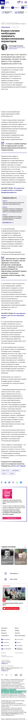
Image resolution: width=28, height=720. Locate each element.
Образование (5, 27)
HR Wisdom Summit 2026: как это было (13, 604)
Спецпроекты (5, 635)
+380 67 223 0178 (5, 662)
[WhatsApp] (17, 482)
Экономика (4, 628)
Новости (5, 200)
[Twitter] (9, 482)
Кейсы (18, 642)
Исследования (7, 648)
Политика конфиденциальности (7, 656)
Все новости (7, 222)
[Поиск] (22, 2)
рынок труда (5, 470)
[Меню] (25, 2)
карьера (12, 473)
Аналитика (6, 645)
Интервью (19, 645)
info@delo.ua (4, 670)
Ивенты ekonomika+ (20, 635)
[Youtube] (16, 674)
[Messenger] (20, 482)
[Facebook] (2, 482)
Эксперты (6, 642)
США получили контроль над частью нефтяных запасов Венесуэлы (13, 203)
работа (4, 473)
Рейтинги (17, 633)
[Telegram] (5, 482)
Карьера (17, 630)
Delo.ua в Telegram (19, 466)
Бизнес (17, 628)
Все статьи (13, 579)
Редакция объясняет (20, 649)
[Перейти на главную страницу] (2, 2)
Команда (3, 653)
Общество (4, 633)
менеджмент (15, 470)
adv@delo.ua (4, 663)
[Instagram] (20, 674)
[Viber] (13, 482)
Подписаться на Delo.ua (12, 608)
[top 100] (7, 2)
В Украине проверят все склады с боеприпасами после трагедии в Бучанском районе (12, 218)
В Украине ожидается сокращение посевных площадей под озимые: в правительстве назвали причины (13, 210)
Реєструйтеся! (11, 518)
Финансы (3, 630)
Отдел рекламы (19, 653)
